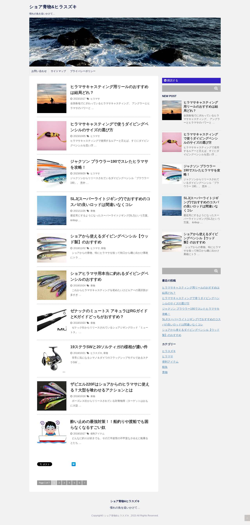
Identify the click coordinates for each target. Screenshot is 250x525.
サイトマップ (58, 71)
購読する (172, 80)
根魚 (165, 367)
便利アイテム (97, 433)
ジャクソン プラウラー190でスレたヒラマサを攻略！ (202, 170)
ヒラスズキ (96, 353)
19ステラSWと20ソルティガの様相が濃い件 (109, 347)
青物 (92, 210)
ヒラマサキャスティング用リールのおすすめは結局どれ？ (201, 106)
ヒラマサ (95, 98)
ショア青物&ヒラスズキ (53, 6)
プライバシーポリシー (83, 71)
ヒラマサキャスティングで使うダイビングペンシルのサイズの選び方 (201, 138)
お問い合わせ (39, 71)
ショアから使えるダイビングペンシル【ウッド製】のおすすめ (201, 238)
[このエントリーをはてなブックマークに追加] (74, 464)
